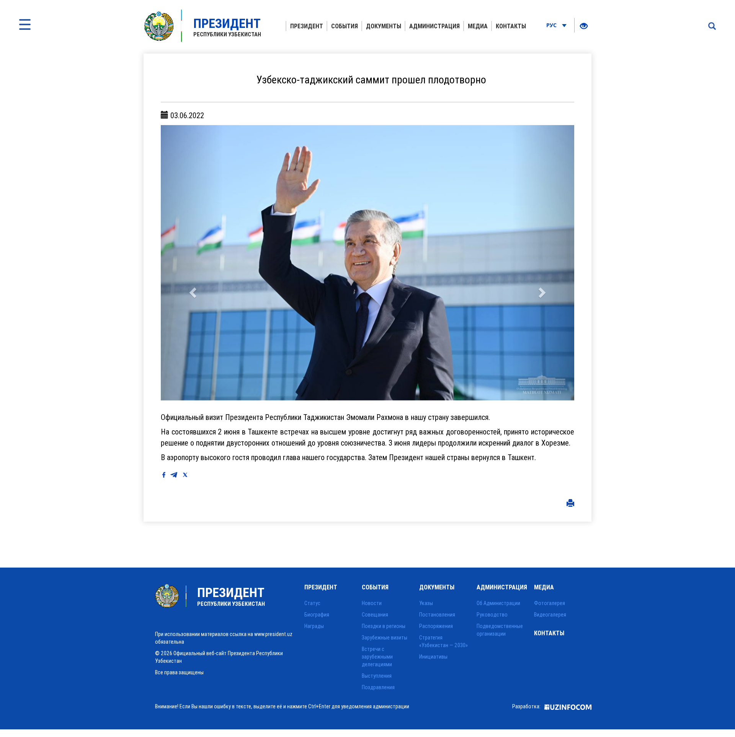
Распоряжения (436, 626)
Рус (552, 25)
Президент (306, 26)
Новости (372, 603)
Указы (426, 603)
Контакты (511, 26)
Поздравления (378, 687)
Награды (314, 626)
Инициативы (433, 656)
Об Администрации (498, 603)
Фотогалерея (549, 603)
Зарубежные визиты (384, 637)
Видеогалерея (550, 614)
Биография (316, 614)
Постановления (437, 614)
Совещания (375, 614)
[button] (192, 262)
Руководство (492, 614)
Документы (383, 26)
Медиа (478, 26)
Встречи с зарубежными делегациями (377, 657)
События (344, 26)
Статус (312, 603)
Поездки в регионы (383, 626)
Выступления (377, 675)
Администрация (434, 26)
